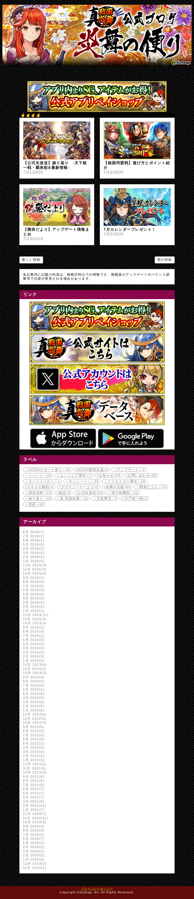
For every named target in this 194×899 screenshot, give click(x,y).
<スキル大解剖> (39, 487)
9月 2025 (33, 578)
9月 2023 (33, 677)
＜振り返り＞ (38, 498)
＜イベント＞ (38, 475)
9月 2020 (33, 826)
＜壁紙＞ (34, 504)
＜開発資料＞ (38, 493)
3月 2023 (33, 702)
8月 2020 (33, 830)
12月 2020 (34, 814)
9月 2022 (33, 727)
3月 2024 (33, 652)
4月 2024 (33, 648)
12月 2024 (35, 615)
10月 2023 (34, 673)
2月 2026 (33, 557)
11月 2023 (34, 669)
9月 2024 (33, 627)
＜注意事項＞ (105, 498)
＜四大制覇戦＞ (123, 493)
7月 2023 (33, 685)
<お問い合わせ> (141, 475)
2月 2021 (34, 805)
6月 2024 (33, 640)
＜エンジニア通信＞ (74, 475)
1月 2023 (33, 710)
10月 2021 (34, 772)
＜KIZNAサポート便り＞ (47, 470)
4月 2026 (33, 548)
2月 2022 (33, 756)
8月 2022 (33, 731)
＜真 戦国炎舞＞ (72, 498)
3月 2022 (33, 752)
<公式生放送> (89, 493)
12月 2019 (34, 863)
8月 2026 (33, 532)
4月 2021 (33, 797)
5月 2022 (33, 743)
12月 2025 (34, 565)
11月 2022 (34, 718)
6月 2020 (33, 839)
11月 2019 (34, 868)
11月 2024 (34, 619)
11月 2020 (35, 818)
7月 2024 (33, 636)
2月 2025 (33, 606)
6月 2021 (33, 789)
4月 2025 (33, 598)
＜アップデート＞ (129, 470)
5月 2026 (33, 544)
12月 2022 (34, 714)
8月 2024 (33, 631)
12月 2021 (34, 764)
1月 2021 (33, 810)
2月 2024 (33, 656)
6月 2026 (33, 540)
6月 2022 (33, 739)
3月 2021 (33, 801)
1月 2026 (33, 561)
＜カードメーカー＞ (42, 481)
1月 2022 (33, 760)
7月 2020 (33, 834)
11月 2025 (34, 569)
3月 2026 (33, 553)
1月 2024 (33, 660)
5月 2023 (33, 694)
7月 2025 (33, 586)
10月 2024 (34, 623)
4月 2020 (33, 847)
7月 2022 (33, 735)
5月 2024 (33, 644)
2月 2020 (33, 855)
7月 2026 (33, 536)
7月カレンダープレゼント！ (130, 229)
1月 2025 (33, 611)
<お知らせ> (108, 475)
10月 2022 (34, 722)
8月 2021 (33, 780)
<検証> (64, 493)
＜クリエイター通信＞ (124, 481)
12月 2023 (34, 664)
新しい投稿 (31, 259)
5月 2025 (33, 594)
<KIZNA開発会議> (91, 470)
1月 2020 (33, 859)
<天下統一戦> (134, 498)
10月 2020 (34, 822)
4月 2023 (33, 698)
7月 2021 (33, 785)
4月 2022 (33, 747)
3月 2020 (33, 851)
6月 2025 (33, 590)
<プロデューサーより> (78, 487)
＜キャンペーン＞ (82, 481)
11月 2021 (34, 768)
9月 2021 (33, 776)
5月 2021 (33, 793)
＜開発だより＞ (151, 487)
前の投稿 (164, 259)
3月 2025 (33, 602)
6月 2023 (33, 689)
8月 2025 (33, 582)
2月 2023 (33, 706)
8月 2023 (33, 681)
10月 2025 (34, 573)
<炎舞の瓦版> (117, 487)
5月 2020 (33, 843)
